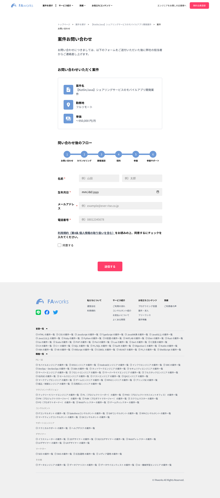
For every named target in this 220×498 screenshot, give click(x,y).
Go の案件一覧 (45, 341)
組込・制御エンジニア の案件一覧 (54, 383)
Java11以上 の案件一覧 (49, 338)
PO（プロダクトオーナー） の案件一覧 (56, 402)
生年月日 (64, 192)
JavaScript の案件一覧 (87, 334)
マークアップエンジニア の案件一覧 (55, 379)
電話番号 (64, 220)
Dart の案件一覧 (139, 341)
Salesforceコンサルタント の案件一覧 (87, 413)
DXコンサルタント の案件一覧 (96, 417)
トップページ (64, 24)
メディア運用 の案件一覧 (110, 453)
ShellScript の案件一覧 (170, 349)
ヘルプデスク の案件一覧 (83, 428)
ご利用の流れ (119, 306)
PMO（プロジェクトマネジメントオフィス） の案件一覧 (151, 394)
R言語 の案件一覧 (113, 338)
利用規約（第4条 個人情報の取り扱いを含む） (86, 233)
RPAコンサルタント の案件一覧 (156, 413)
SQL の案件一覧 (81, 345)
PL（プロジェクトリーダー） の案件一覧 (102, 394)
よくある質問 (119, 319)
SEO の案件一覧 (45, 453)
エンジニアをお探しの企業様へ (171, 5)
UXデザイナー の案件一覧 (78, 442)
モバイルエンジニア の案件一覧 (53, 364)
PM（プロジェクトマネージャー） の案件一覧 (59, 398)
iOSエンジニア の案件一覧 (84, 364)
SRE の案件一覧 (173, 364)
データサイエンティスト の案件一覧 (117, 464)
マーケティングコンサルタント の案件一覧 (58, 417)
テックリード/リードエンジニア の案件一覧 (58, 394)
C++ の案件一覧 (63, 345)
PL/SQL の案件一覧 (102, 345)
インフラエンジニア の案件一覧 (147, 364)
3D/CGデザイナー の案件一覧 (111, 439)
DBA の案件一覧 (80, 368)
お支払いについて (121, 315)
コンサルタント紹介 (122, 310)
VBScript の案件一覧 (83, 349)
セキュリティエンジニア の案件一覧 (146, 368)
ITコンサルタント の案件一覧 (51, 413)
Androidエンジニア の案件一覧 (114, 364)
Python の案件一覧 (92, 338)
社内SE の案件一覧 (47, 376)
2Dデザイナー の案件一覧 (81, 439)
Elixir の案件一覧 (156, 338)
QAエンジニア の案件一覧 (136, 376)
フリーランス (144, 315)
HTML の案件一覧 (46, 334)
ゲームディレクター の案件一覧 (124, 402)
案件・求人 (143, 310)
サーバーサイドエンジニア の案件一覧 (123, 372)
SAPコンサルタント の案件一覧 (123, 413)
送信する (110, 266)
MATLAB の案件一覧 (135, 338)
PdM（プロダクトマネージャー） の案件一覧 (106, 398)
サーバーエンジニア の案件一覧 (53, 372)
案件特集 (142, 319)
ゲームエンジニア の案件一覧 (89, 379)
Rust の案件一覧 (175, 338)
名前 (61, 178)
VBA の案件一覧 (45, 349)
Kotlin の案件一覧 (169, 345)
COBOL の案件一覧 (106, 349)
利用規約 (91, 310)
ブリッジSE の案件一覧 (146, 379)
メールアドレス (68, 206)
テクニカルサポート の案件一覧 (53, 428)
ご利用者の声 (170, 306)
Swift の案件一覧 (123, 345)
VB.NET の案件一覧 (128, 349)
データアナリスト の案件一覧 (83, 464)
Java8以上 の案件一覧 (162, 334)
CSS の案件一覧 (66, 334)
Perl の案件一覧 (102, 341)
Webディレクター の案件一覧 (92, 402)
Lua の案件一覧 (120, 341)
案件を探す (48, 5)
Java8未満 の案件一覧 (137, 334)
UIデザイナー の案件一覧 (50, 442)
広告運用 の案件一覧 (85, 453)
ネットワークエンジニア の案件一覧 (109, 368)
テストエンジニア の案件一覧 (106, 376)
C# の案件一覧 (45, 345)
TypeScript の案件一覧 (112, 334)
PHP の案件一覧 (83, 341)
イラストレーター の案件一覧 (52, 439)
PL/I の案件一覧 (148, 349)
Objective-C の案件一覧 (146, 345)
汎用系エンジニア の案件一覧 (87, 383)
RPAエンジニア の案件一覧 (119, 379)
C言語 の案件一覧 (159, 341)
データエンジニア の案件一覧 (52, 464)
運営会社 (91, 306)
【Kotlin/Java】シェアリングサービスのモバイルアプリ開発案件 (121, 24)
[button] (110, 329)
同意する (68, 245)
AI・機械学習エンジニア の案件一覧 (155, 464)
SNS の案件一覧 (64, 453)
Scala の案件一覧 (64, 341)
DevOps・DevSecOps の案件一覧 (53, 368)
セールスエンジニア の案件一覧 (74, 376)
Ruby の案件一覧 (72, 338)
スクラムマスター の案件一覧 (144, 398)
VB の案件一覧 (63, 349)
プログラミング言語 (147, 306)
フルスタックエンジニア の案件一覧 (161, 372)
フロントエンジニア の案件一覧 (86, 372)
